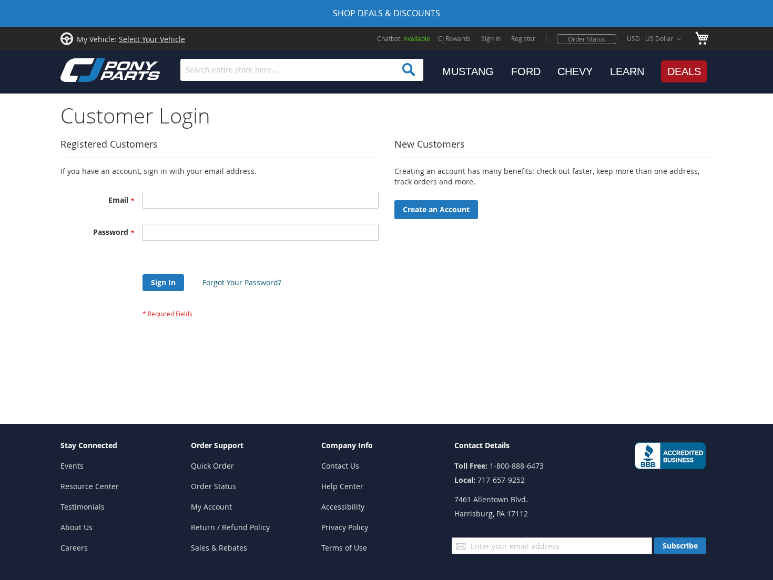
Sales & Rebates (219, 548)
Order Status (586, 39)
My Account (211, 507)
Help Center (342, 486)
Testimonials (82, 507)
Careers (74, 548)
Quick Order (212, 466)
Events (72, 466)
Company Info (347, 445)
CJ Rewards (454, 38)
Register (523, 38)
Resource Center (89, 486)
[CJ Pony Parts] (86, 69)
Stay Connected (88, 445)
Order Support (217, 445)
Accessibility (342, 507)
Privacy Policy (344, 527)
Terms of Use (344, 548)
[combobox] (301, 70)
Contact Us (340, 466)
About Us (76, 527)
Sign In (491, 38)
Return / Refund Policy (230, 527)
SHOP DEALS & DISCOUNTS (386, 13)
